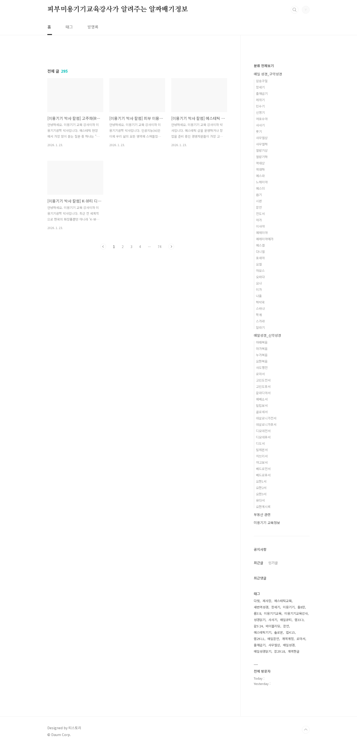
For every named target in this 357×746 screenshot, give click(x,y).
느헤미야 (262, 182)
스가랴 (260, 321)
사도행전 (262, 367)
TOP (306, 730)
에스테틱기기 (262, 632)
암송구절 (262, 81)
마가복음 (262, 348)
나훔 (259, 295)
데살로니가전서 (266, 418)
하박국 (260, 302)
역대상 (260, 163)
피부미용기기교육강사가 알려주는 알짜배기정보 (117, 9)
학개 (259, 314)
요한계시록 (263, 506)
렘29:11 (259, 638)
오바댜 (260, 277)
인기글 (273, 562)
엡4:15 (290, 632)
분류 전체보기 (264, 65)
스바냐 (260, 308)
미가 (259, 289)
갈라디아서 (263, 393)
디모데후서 (263, 437)
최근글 (258, 562)
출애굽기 (262, 93)
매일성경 (289, 645)
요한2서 (261, 487)
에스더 (260, 188)
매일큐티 (286, 619)
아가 (259, 220)
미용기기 (289, 607)
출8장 (301, 607)
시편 (259, 201)
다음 (171, 246)
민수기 (260, 106)
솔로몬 (278, 632)
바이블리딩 (273, 626)
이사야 (260, 226)
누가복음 (262, 355)
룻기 (259, 131)
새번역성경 (261, 607)
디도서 (260, 443)
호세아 (260, 258)
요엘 (259, 264)
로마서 (260, 374)
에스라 (260, 175)
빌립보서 (262, 405)
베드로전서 (263, 468)
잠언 (259, 207)
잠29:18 (279, 651)
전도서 (260, 213)
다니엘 (260, 251)
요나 (259, 283)
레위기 (260, 100)
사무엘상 (262, 137)
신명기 (260, 112)
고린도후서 (263, 386)
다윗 (257, 600)
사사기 (260, 125)
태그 (69, 27)
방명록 (92, 27)
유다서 (260, 500)
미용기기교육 (272, 613)
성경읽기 (259, 619)
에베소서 (262, 399)
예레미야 (262, 232)
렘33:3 (299, 619)
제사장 (267, 600)
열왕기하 (262, 156)
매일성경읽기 (262, 651)
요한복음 (262, 361)
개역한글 (293, 651)
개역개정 (288, 638)
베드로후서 (263, 475)
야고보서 (262, 462)
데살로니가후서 (266, 424)
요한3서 (261, 494)
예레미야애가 (264, 239)
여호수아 (262, 118)
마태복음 (262, 342)
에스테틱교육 (283, 600)
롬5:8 (257, 613)
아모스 (260, 270)
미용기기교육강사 (296, 613)
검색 (294, 9)
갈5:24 (258, 626)
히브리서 (262, 456)
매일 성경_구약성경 (268, 73)
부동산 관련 (262, 514)
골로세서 (262, 411)
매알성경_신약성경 (267, 335)
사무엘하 (262, 144)
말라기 (260, 327)
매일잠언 (273, 638)
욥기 (259, 194)
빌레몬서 (262, 449)
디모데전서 (263, 430)
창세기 (260, 87)
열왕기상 (262, 150)
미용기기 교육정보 (267, 522)
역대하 (260, 169)
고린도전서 (263, 380)
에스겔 (260, 245)
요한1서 (261, 481)
